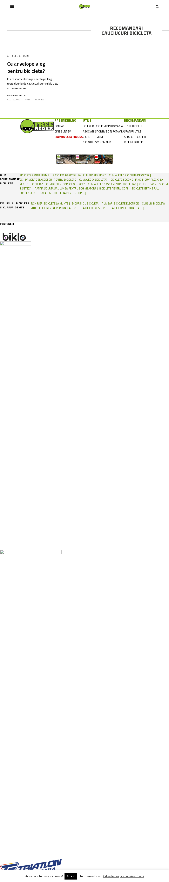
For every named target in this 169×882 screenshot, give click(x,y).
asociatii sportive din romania (103, 131)
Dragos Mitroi (18, 95)
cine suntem (63, 131)
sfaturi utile (132, 131)
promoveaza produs (69, 137)
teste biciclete (134, 126)
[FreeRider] (84, 6)
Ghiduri (24, 56)
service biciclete (135, 137)
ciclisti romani (93, 137)
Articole (12, 56)
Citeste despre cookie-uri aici (123, 876)
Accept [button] (71, 876)
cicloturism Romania (97, 142)
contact (60, 126)
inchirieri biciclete (136, 142)
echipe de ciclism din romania (103, 126)
